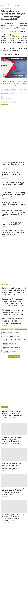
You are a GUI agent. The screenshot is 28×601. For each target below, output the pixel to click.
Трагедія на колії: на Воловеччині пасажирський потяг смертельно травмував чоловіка (13, 232)
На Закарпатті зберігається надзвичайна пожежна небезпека (13, 203)
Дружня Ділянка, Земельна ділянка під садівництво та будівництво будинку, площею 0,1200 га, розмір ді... (12, 414)
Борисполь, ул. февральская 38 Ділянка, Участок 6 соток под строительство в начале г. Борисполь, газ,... (13, 492)
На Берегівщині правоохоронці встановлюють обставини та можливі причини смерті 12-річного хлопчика (14, 291)
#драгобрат (6, 93)
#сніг (2, 93)
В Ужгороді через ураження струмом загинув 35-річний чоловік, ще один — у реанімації (14, 312)
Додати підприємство (14, 356)
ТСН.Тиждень (14, 36)
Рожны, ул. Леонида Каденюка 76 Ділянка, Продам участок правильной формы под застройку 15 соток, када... (13, 440)
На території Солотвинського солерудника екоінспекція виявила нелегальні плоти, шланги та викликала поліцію (13, 302)
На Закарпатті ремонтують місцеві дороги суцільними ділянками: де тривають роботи (12, 322)
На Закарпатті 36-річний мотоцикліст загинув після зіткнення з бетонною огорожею (13, 174)
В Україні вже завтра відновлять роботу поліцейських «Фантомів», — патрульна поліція (14, 164)
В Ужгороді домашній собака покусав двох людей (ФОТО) (12, 223)
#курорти (12, 93)
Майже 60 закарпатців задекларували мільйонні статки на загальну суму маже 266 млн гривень (14, 84)
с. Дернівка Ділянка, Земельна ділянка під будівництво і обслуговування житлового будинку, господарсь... (13, 517)
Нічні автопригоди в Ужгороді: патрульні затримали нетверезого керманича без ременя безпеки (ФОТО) (13, 213)
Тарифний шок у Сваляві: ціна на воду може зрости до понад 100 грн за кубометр (14, 184)
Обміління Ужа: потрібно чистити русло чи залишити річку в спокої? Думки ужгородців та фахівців (14, 194)
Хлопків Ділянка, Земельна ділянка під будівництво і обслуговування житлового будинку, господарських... (11, 466)
